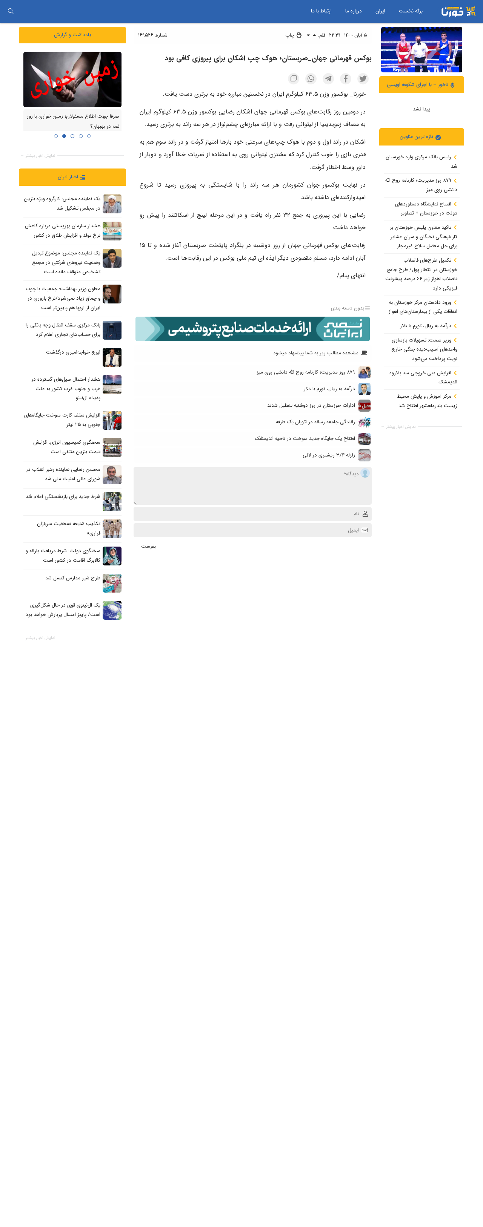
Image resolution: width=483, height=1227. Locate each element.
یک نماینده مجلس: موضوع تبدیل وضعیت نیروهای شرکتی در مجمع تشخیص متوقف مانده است (66, 262)
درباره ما (353, 11)
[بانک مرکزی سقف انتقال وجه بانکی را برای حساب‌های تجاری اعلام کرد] (112, 329)
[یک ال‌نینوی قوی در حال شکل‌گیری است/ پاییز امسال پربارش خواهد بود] (112, 609)
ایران (380, 11)
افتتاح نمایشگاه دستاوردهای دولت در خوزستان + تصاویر (426, 208)
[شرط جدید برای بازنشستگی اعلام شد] (112, 501)
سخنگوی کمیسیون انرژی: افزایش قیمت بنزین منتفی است (66, 447)
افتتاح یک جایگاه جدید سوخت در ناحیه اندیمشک (305, 439)
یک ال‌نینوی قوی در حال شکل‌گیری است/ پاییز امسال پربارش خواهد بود (63, 610)
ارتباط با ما (321, 11)
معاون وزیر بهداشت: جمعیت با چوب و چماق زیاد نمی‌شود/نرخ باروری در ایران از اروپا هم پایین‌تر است (63, 298)
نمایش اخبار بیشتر (400, 427)
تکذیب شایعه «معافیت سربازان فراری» (68, 528)
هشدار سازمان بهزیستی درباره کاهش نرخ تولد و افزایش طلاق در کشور (62, 230)
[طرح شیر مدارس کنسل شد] (112, 582)
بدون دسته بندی (347, 308)
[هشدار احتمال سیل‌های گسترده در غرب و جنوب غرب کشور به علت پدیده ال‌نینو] (112, 384)
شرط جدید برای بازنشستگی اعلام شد (63, 497)
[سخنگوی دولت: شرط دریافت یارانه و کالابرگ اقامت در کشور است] (112, 555)
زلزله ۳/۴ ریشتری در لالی (329, 455)
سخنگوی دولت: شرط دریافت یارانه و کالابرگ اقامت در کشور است (63, 555)
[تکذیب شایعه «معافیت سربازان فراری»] (112, 528)
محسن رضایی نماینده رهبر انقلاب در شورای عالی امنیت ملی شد (63, 474)
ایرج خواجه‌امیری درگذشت (73, 352)
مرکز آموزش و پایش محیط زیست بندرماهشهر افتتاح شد (427, 401)
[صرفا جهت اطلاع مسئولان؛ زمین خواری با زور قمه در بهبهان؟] (72, 79)
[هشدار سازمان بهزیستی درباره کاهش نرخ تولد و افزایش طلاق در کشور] (112, 231)
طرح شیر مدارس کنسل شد (72, 578)
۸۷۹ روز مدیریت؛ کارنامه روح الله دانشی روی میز (421, 185)
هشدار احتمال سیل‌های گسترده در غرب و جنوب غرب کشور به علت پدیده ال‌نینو (65, 388)
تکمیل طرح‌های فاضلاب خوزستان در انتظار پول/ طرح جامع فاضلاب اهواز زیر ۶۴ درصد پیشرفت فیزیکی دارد (421, 274)
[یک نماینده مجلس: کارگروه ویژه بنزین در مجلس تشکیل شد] (112, 204)
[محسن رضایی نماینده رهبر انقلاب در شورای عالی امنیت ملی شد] (112, 474)
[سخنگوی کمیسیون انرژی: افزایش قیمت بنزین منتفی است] (112, 447)
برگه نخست (411, 11)
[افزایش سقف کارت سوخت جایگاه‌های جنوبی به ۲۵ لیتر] (112, 420)
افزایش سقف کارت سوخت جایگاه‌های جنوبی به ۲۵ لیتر (62, 420)
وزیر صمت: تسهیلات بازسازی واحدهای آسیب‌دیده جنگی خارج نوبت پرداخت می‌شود (424, 349)
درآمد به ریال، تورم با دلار (426, 326)
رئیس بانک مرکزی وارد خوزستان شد (421, 161)
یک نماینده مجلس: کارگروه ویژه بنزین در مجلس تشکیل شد (62, 203)
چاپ (290, 35)
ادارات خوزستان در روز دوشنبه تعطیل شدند (311, 405)
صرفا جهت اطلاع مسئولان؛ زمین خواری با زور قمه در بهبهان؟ (73, 121)
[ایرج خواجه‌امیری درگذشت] (112, 357)
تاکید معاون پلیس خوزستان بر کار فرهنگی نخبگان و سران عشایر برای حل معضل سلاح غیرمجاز (423, 237)
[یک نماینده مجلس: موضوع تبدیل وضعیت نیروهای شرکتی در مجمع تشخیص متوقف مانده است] (112, 258)
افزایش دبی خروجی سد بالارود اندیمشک (423, 377)
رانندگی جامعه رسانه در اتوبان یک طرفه (315, 422)
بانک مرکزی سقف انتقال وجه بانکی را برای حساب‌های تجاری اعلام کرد (63, 330)
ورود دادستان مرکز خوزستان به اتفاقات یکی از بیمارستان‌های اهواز (423, 307)
